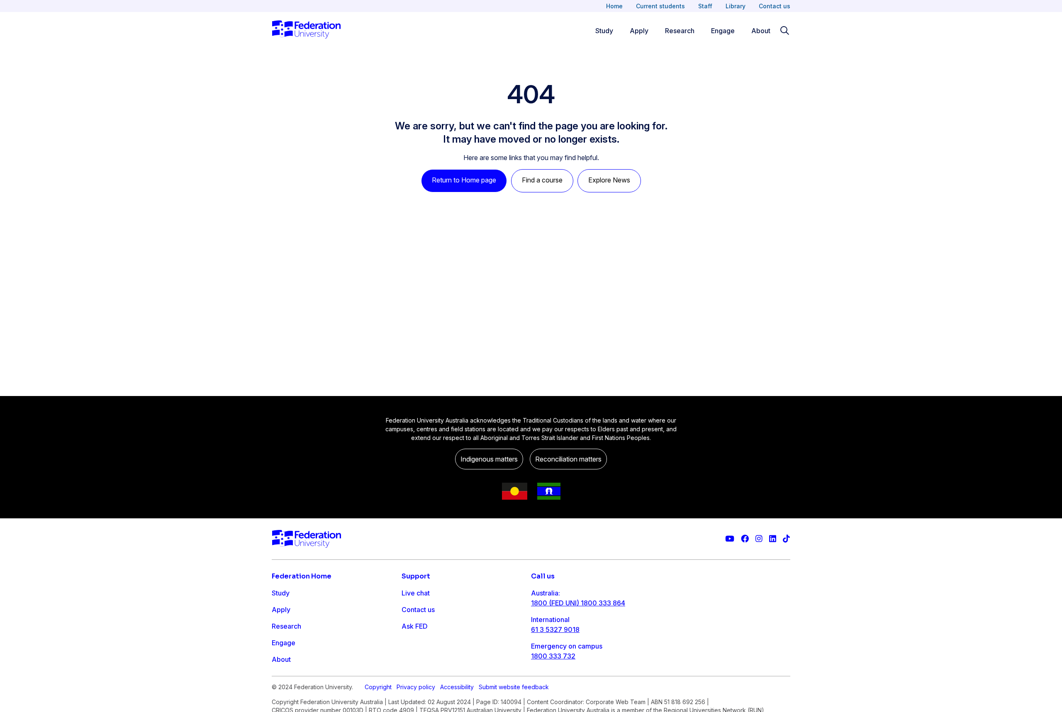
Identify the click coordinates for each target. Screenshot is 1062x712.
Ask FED (415, 626)
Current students (660, 6)
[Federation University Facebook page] (745, 539)
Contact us (774, 6)
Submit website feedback (514, 686)
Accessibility (457, 686)
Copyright (378, 686)
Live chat (416, 593)
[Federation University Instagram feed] (758, 539)
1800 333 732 (553, 656)
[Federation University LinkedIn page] (772, 539)
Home (614, 6)
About (760, 31)
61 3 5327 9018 (555, 629)
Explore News (609, 180)
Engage (723, 31)
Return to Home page (464, 180)
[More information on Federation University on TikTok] (786, 539)
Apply (639, 31)
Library (735, 6)
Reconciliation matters (568, 459)
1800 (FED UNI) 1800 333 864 (578, 603)
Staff (705, 6)
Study (604, 31)
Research (679, 31)
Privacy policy (416, 686)
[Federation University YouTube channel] (729, 539)
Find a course (542, 180)
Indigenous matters (489, 459)
